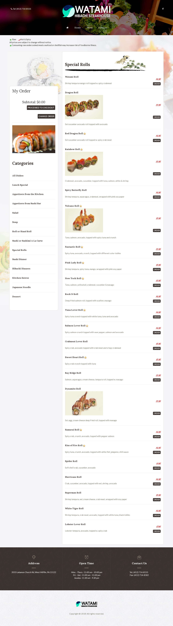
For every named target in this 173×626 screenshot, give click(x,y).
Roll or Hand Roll (21, 231)
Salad (15, 212)
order (157, 84)
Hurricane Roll (73, 477)
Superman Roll (73, 492)
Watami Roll (72, 76)
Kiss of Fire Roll (73, 445)
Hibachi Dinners (21, 268)
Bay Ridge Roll (73, 373)
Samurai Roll (72, 429)
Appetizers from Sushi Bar (26, 203)
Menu (90, 27)
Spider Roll (71, 461)
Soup (15, 222)
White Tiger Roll (74, 508)
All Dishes (17, 175)
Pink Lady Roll (73, 262)
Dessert (16, 296)
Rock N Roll (71, 294)
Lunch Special (20, 185)
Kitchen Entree (20, 278)
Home (77, 27)
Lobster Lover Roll (75, 524)
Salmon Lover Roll (75, 325)
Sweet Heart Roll (74, 357)
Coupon (103, 27)
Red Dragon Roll (74, 133)
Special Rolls (19, 250)
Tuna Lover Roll (74, 310)
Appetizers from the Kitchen (28, 194)
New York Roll (73, 278)
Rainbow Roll (72, 149)
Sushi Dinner (19, 259)
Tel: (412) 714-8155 (21, 9)
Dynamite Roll (73, 388)
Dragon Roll (71, 92)
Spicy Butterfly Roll (76, 190)
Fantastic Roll (72, 246)
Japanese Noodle (21, 287)
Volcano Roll (72, 205)
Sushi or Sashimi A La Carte (27, 240)
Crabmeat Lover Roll (76, 341)
